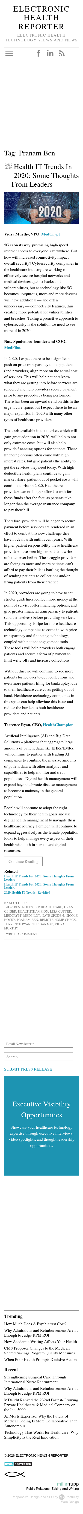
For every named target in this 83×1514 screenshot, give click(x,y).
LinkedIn (50, 53)
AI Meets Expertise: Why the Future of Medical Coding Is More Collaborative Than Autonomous (40, 1420)
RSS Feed (61, 53)
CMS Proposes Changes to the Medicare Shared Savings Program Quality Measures (39, 1350)
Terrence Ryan (17, 924)
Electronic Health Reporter (41, 17)
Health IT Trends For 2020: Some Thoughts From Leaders (39, 878)
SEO (50, 1497)
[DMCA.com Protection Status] (18, 1466)
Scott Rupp (18, 903)
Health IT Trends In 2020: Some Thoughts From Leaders (45, 175)
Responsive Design (26, 1497)
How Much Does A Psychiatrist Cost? (35, 1323)
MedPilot (12, 347)
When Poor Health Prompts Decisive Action (40, 1359)
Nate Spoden (53, 915)
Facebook (38, 53)
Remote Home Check (58, 919)
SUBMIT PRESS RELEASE (28, 1069)
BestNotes (23, 907)
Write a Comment (21, 934)
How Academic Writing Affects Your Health (40, 1341)
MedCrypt (50, 234)
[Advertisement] (41, 105)
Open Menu (9, 53)
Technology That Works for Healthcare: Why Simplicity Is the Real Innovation (41, 1434)
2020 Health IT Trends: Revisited (27, 892)
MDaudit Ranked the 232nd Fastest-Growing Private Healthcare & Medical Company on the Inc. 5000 (41, 1404)
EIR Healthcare (48, 907)
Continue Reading (24, 861)
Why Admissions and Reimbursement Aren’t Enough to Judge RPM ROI (41, 1332)
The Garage (42, 924)
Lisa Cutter (60, 911)
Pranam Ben (27, 919)
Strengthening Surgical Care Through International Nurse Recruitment (35, 1379)
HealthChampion (58, 724)
